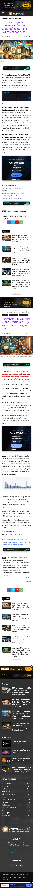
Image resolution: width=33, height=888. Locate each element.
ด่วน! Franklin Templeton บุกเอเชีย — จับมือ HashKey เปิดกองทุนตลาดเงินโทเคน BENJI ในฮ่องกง (21, 715)
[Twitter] (13, 222)
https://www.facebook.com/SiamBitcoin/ (15, 193)
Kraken (12, 214)
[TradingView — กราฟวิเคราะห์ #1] (16, 204)
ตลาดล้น (25, 214)
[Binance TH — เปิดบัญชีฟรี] (16, 5)
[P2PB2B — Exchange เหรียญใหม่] (16, 885)
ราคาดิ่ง (25, 216)
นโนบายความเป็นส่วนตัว (7, 853)
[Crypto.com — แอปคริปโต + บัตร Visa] (16, 169)
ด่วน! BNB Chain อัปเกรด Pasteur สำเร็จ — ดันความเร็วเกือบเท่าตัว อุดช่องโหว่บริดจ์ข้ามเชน (21, 726)
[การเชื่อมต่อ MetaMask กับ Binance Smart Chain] (6, 760)
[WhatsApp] (21, 222)
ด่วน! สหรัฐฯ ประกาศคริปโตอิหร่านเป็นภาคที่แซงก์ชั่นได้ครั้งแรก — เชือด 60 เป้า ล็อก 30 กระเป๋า (21, 703)
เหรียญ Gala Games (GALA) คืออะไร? (19, 742)
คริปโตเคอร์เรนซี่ (25, 845)
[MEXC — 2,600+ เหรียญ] (16, 69)
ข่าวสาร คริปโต (5, 18)
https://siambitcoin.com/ (15, 188)
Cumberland (23, 211)
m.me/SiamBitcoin (13, 851)
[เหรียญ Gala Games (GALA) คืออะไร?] (6, 743)
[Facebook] (9, 222)
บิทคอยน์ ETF (5, 216)
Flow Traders (5, 214)
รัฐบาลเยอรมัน (18, 216)
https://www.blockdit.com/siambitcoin (19, 196)
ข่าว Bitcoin (11, 18)
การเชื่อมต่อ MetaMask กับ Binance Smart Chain (21, 759)
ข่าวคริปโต (4, 847)
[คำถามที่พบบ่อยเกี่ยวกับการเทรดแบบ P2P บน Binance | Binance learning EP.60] (6, 769)
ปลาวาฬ (11, 216)
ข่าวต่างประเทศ (18, 18)
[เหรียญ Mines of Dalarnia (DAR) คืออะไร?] (6, 752)
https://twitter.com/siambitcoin (13, 198)
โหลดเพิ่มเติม (16, 293)
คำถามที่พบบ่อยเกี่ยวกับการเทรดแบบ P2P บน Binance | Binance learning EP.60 (21, 769)
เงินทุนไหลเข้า (5, 219)
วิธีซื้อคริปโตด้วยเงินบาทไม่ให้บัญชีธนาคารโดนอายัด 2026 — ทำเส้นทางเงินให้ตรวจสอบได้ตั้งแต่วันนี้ (21, 691)
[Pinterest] (17, 222)
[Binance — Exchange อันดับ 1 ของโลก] (16, 675)
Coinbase (15, 211)
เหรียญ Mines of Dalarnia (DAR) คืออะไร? (21, 751)
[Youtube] (21, 865)
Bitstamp (9, 211)
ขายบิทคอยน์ (18, 214)
